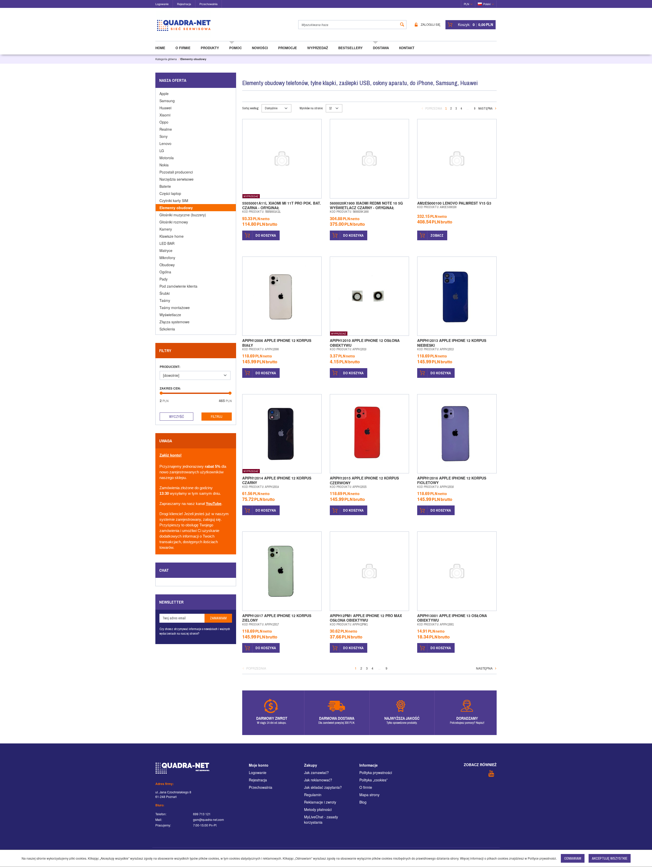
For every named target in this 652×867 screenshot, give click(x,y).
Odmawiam (572, 858)
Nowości (260, 47)
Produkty (210, 47)
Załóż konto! (170, 455)
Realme (165, 129)
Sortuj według (250, 108)
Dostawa (381, 47)
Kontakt (406, 47)
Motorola (166, 157)
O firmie (183, 47)
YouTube (213, 504)
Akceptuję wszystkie (609, 858)
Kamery (165, 229)
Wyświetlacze (170, 314)
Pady (163, 279)
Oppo (163, 122)
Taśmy (164, 300)
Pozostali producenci (176, 172)
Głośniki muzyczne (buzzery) (182, 214)
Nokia (164, 164)
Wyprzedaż (317, 47)
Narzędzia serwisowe (176, 179)
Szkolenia (167, 328)
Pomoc (235, 47)
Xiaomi (164, 114)
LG (161, 150)
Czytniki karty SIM (173, 200)
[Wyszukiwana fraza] (402, 24)
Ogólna (165, 271)
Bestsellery (350, 47)
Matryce (165, 250)
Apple (164, 93)
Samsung (167, 100)
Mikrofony (167, 257)
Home (160, 47)
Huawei (165, 107)
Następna (485, 108)
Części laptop (170, 193)
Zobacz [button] (436, 235)
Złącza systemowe (174, 321)
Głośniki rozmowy (173, 221)
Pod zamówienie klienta (178, 286)
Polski (487, 4)
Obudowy (167, 264)
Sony (163, 136)
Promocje (287, 47)
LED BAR (166, 243)
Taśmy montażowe (174, 307)
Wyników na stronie (311, 108)
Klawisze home (171, 236)
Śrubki (164, 293)
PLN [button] (466, 4)
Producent (170, 366)
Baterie (165, 186)
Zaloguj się (430, 24)
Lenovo (165, 143)
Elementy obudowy (176, 207)
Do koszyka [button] (265, 235)
